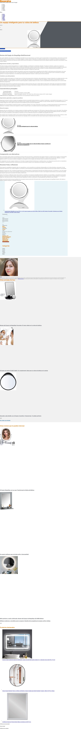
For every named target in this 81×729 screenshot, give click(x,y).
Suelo (3, 6)
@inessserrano (21, 278)
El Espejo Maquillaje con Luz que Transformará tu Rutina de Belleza (17, 490)
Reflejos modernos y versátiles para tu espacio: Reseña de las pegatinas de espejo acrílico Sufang (25, 621)
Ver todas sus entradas (5, 420)
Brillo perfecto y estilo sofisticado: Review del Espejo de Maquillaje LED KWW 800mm (22, 618)
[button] (23, 12)
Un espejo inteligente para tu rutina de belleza (27, 126)
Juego (3, 10)
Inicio (3, 4)
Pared (3, 5)
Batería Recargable (6, 236)
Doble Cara (4, 238)
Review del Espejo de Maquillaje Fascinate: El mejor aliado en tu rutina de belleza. (21, 325)
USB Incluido (5, 240)
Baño (3, 7)
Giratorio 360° (5, 239)
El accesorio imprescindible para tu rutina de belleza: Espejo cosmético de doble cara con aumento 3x (34, 144)
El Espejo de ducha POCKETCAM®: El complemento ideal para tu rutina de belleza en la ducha (24, 370)
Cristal (3, 229)
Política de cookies (4, 728)
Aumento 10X (5, 235)
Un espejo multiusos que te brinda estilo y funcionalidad (14, 554)
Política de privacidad (4, 723)
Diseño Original (5, 237)
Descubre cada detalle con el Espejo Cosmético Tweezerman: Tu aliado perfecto (20, 416)
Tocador (4, 227)
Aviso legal (2, 726)
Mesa (3, 9)
